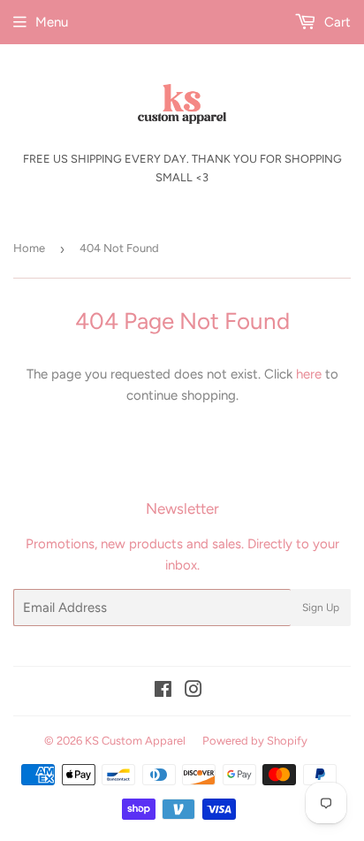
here (309, 374)
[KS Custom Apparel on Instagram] (193, 692)
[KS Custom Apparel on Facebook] (163, 692)
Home (29, 248)
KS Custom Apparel (135, 740)
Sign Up (320, 607)
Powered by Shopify (254, 740)
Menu (51, 22)
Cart (336, 22)
